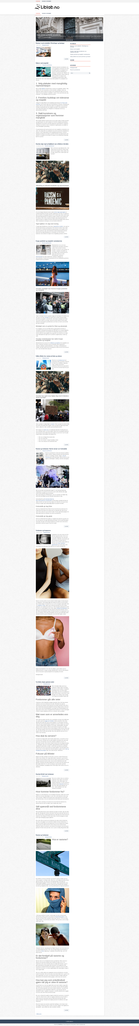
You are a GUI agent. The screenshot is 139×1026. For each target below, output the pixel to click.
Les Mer (66, 59)
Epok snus (46, 429)
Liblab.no (71, 1021)
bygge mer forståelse (49, 721)
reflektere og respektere (55, 342)
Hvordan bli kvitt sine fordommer (45, 774)
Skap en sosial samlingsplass (44, 35)
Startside (38, 1)
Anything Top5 (82, 1024)
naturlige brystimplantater (61, 608)
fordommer (61, 784)
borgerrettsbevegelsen (60, 916)
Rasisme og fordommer (46, 1)
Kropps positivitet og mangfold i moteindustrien (49, 241)
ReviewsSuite (73, 1024)
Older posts (38, 1014)
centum (42, 951)
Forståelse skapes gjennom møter (45, 682)
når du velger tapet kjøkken (60, 212)
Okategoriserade (45, 45)
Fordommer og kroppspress (43, 530)
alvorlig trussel (61, 360)
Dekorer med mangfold (42, 63)
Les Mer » (55, 37)
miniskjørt (47, 317)
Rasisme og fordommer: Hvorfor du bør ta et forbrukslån (51, 449)
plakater (43, 88)
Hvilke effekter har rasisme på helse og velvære (49, 356)
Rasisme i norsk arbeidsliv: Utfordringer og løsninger (50, 43)
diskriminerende (39, 256)
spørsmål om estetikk (58, 226)
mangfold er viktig (41, 605)
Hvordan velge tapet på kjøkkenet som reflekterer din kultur (52, 144)
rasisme (52, 424)
